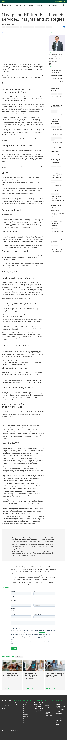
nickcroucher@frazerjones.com (56, 60)
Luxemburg (25, 712)
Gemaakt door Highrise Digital (59, 733)
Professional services (38, 708)
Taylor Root (15, 708)
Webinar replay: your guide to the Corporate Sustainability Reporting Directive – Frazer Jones (33, 548)
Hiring (24, 5)
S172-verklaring (59, 720)
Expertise (31, 5)
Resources (39, 5)
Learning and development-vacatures (48, 712)
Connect (53, 64)
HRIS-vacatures (48, 719)
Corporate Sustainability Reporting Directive (30, 501)
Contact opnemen (60, 709)
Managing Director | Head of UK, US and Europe (56, 55)
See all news (19, 656)
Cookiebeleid (59, 716)
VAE (24, 718)
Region (3, 1)
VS (24, 722)
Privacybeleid (59, 718)
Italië (24, 710)
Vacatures (18, 5)
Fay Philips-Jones (16, 566)
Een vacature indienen (60, 1)
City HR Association (19, 552)
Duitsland (25, 706)
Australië (25, 702)
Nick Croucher (6, 24)
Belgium (25, 704)
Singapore (25, 716)
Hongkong (25, 708)
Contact (54, 5)
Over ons (47, 5)
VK (24, 720)
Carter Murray (16, 706)
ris (17, 704)
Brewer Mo (15, 704)
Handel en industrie (38, 706)
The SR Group (16, 702)
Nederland (25, 714)
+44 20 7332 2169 (53, 61)
